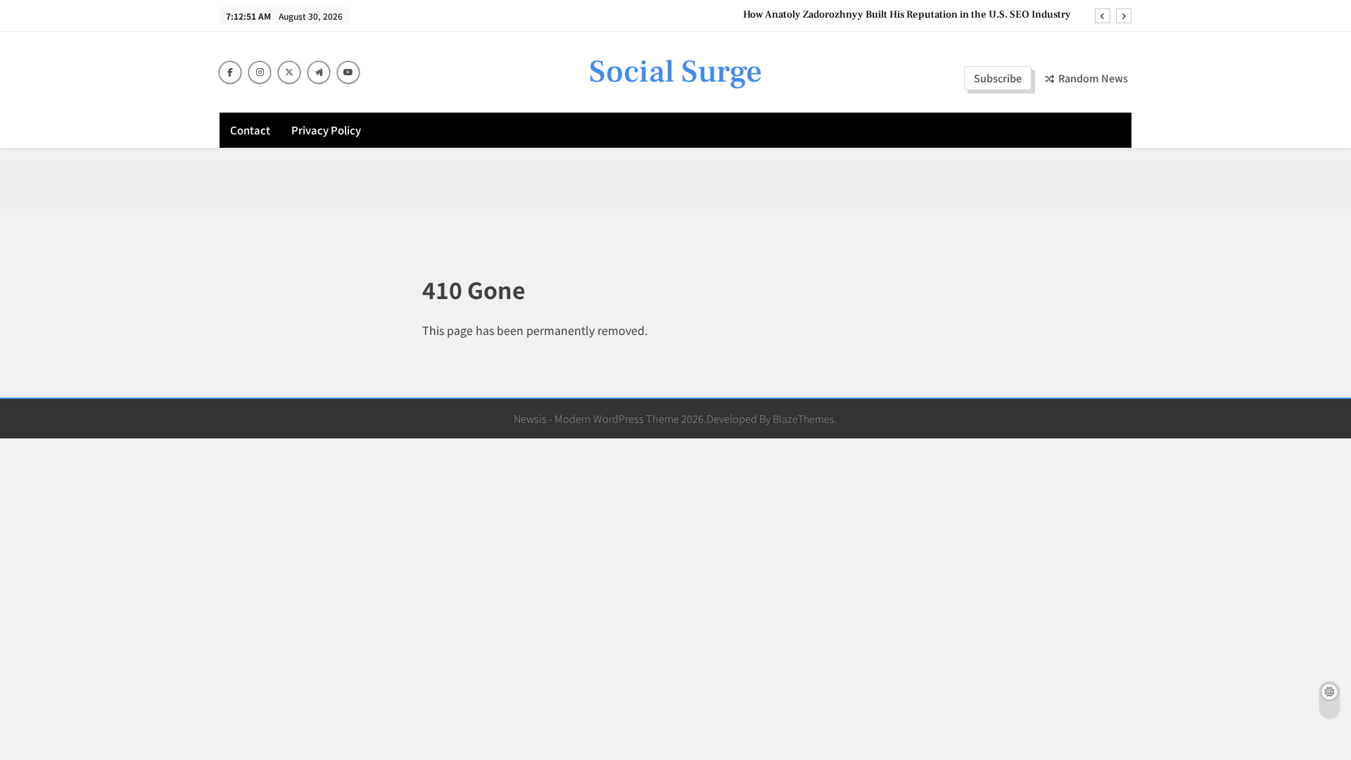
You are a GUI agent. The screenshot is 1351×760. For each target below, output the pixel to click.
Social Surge (675, 71)
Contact (250, 129)
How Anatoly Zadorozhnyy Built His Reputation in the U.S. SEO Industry (907, 14)
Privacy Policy (326, 129)
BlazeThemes (804, 418)
